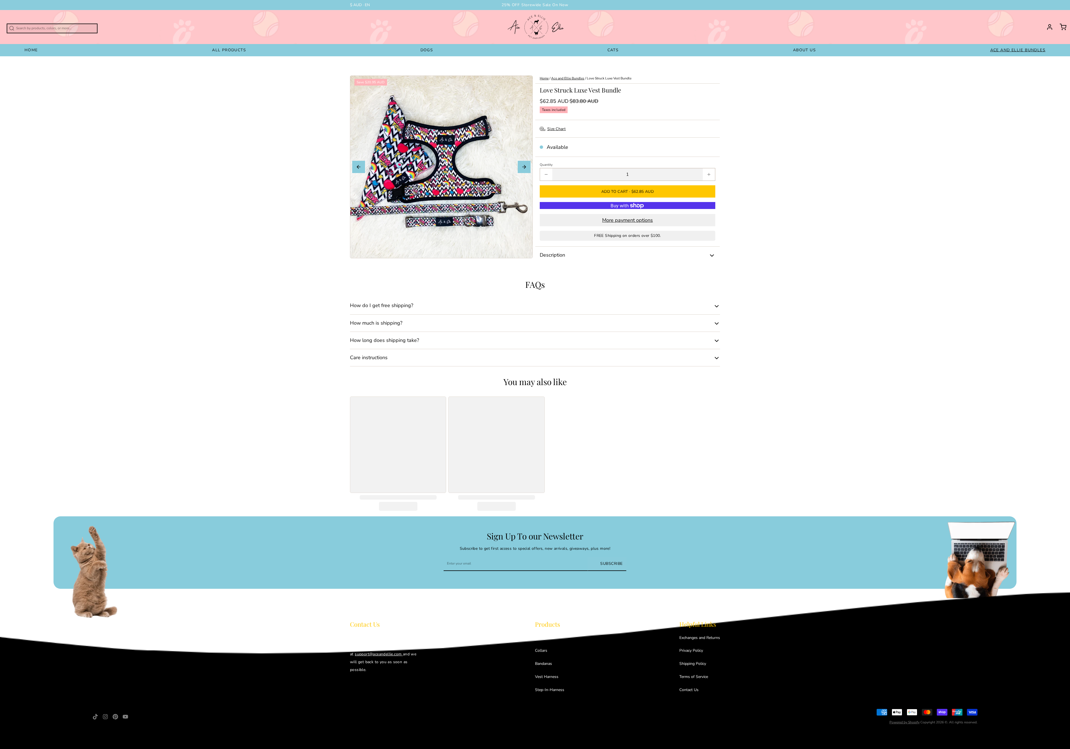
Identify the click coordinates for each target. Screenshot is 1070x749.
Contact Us (689, 689)
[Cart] (1060, 27)
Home (31, 50)
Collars (541, 650)
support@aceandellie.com (379, 654)
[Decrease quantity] (546, 174)
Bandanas (543, 663)
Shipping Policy (692, 663)
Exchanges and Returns (699, 637)
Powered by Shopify (904, 722)
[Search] (3, 26)
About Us (804, 50)
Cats (613, 50)
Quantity (546, 164)
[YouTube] (125, 716)
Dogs (426, 50)
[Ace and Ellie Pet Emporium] (536, 27)
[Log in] (1047, 27)
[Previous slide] (358, 167)
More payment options (627, 220)
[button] (627, 191)
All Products (229, 50)
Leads (540, 637)
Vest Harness (546, 676)
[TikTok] (95, 716)
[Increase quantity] (709, 174)
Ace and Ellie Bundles (1017, 50)
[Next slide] (524, 167)
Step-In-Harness (549, 689)
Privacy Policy (691, 650)
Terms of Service (693, 676)
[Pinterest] (115, 716)
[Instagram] (105, 716)
